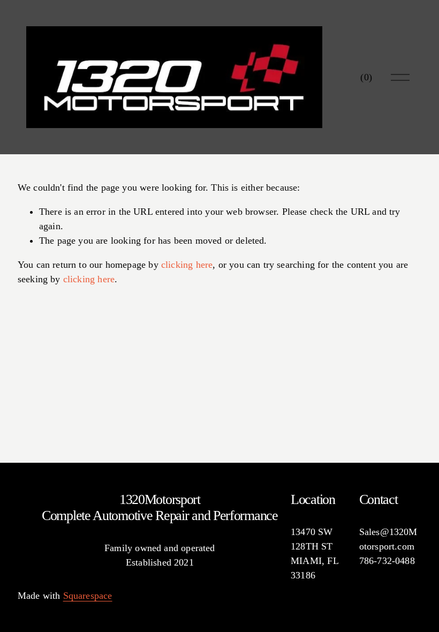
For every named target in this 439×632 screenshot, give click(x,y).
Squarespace (87, 595)
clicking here (187, 264)
